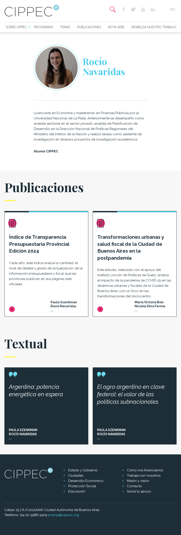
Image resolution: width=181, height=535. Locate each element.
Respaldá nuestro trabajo (153, 27)
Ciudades (75, 476)
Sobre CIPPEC (16, 27)
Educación (76, 491)
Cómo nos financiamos (145, 470)
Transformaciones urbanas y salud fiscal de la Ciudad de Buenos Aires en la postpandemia (130, 247)
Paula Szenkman (23, 430)
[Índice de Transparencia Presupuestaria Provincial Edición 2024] (12, 309)
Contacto (134, 486)
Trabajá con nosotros (143, 476)
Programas (43, 27)
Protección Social (82, 486)
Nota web (116, 27)
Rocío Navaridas (23, 434)
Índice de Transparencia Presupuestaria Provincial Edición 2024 (39, 244)
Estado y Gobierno (83, 470)
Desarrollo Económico (86, 481)
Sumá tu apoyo (139, 491)
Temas (65, 27)
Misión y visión (138, 481)
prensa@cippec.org (63, 515)
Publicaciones (89, 27)
